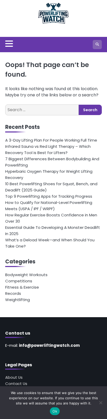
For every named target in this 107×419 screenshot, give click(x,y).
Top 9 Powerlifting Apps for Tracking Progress (48, 196)
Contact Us (16, 383)
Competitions (18, 281)
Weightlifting (17, 299)
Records (13, 293)
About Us (14, 377)
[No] (100, 402)
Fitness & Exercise (22, 287)
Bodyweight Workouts (26, 274)
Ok (54, 411)
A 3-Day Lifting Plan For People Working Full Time (51, 140)
